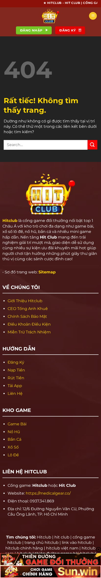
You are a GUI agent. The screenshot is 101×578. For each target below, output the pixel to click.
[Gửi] (92, 144)
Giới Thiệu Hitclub (25, 301)
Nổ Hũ (14, 431)
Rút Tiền (16, 378)
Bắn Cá (14, 439)
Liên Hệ (15, 393)
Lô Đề (13, 455)
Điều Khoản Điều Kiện (29, 324)
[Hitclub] (50, 15)
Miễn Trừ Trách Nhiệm (29, 332)
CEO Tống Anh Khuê (28, 308)
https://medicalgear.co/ (48, 493)
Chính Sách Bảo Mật (27, 316)
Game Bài (17, 424)
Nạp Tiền (16, 370)
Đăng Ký (16, 362)
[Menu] (93, 16)
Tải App (15, 385)
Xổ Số (13, 447)
